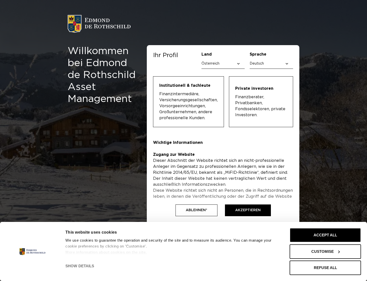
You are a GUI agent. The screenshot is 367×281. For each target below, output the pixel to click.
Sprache (258, 54)
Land (206, 54)
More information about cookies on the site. (106, 252)
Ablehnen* (196, 210)
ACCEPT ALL (325, 235)
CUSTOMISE (322, 251)
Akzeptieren (248, 210)
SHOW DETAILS (79, 266)
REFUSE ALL (325, 268)
